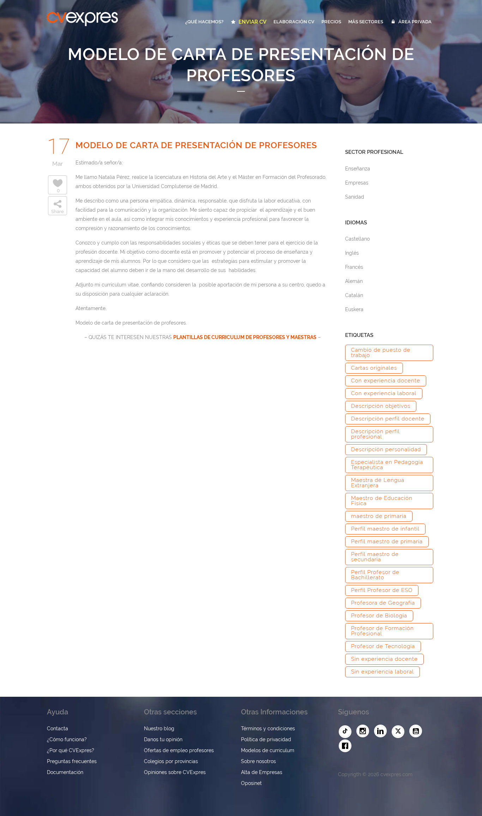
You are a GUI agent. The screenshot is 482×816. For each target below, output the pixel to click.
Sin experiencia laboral (382, 672)
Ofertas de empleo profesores (179, 750)
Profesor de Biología (379, 615)
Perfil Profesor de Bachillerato (375, 575)
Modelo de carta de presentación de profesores (196, 145)
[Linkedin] (382, 731)
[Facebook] (347, 746)
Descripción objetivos (380, 406)
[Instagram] (364, 731)
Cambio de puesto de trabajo (380, 352)
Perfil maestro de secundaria (375, 557)
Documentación (65, 772)
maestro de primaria (378, 516)
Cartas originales (374, 368)
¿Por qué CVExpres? (70, 750)
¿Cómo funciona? (67, 739)
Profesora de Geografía (383, 603)
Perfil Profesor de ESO (381, 590)
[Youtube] (417, 731)
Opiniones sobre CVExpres (175, 772)
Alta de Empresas (261, 772)
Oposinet (251, 783)
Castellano (357, 239)
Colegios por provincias (171, 761)
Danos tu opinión (163, 739)
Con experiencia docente (385, 380)
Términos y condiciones (268, 728)
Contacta (57, 728)
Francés (354, 267)
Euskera (354, 309)
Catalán (354, 295)
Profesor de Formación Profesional (382, 631)
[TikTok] (347, 731)
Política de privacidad (266, 739)
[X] (400, 731)
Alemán (354, 281)
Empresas (356, 183)
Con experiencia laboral (383, 393)
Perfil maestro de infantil (385, 529)
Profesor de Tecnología (383, 646)
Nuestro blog (159, 728)
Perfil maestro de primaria (387, 541)
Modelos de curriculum (267, 750)
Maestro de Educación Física (381, 501)
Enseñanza (357, 168)
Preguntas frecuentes (72, 761)
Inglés (352, 253)
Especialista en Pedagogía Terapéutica (387, 465)
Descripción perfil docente (387, 419)
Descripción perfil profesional (375, 434)
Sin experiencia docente (384, 659)
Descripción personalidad (386, 449)
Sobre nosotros (258, 761)
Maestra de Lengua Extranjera (377, 483)
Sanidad (354, 197)
